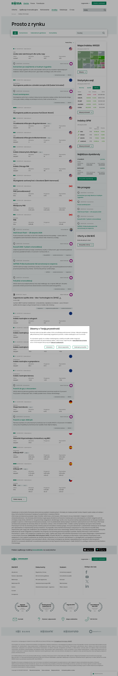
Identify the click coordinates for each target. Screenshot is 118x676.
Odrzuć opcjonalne (63, 347)
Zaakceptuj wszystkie (80, 347)
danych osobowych (57, 342)
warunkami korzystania (80, 340)
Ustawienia (49, 347)
